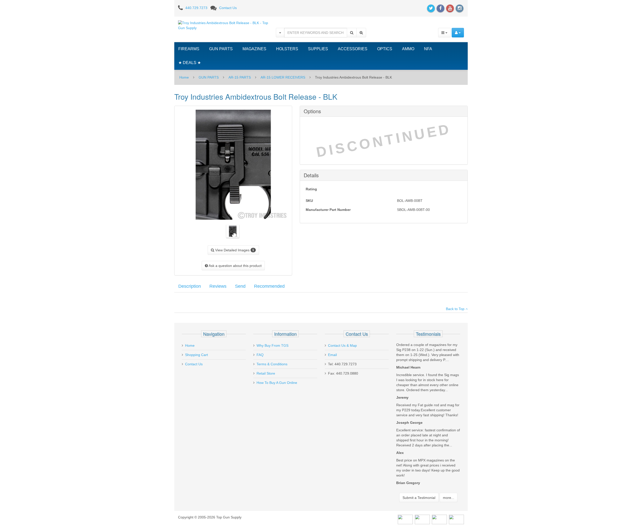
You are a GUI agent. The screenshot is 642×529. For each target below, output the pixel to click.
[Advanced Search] (361, 32)
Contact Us (228, 8)
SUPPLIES (318, 49)
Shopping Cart (196, 355)
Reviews (217, 286)
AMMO (408, 49)
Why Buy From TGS (272, 345)
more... (448, 498)
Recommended (269, 286)
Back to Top (455, 309)
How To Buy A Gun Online (277, 383)
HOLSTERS (287, 49)
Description (189, 286)
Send (240, 286)
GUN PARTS (221, 49)
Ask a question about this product (235, 266)
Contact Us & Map (342, 345)
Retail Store (266, 373)
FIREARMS (188, 49)
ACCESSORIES (352, 49)
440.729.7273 (196, 8)
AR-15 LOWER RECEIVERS (283, 77)
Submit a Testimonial (419, 498)
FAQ (260, 355)
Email (332, 355)
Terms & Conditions (272, 364)
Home (184, 77)
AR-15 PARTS (239, 77)
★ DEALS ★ (189, 63)
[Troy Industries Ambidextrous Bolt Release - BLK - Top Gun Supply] (223, 25)
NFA (428, 49)
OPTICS (384, 49)
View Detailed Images (234, 250)
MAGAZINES (254, 49)
